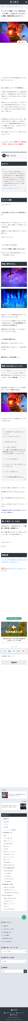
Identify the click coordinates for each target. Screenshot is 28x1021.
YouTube (6, 849)
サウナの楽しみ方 (8, 838)
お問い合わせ (14, 1014)
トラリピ (6, 824)
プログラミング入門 (8, 929)
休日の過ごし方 (8, 832)
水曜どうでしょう (8, 841)
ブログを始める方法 (9, 867)
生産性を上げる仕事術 (9, 887)
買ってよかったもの (8, 857)
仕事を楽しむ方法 (8, 884)
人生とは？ (6, 906)
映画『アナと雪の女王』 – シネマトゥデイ (12, 188)
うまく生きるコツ (8, 895)
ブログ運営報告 (7, 881)
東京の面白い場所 (8, 843)
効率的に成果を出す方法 (10, 898)
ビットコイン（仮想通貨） (10, 829)
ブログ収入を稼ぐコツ (9, 878)
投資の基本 (6, 821)
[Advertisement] (14, 62)
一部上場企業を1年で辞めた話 (11, 892)
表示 (13, 155)
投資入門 (6, 818)
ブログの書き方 (7, 873)
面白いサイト (7, 846)
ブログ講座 (6, 935)
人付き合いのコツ (8, 901)
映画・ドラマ (11, 656)
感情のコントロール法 (9, 903)
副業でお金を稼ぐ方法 (9, 865)
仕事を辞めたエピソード (10, 890)
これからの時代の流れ (9, 909)
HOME (14, 1010)
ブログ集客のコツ (8, 876)
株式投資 (6, 827)
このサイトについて (10, 1012)
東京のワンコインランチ (10, 851)
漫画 (5, 835)
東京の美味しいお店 (8, 854)
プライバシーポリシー (13, 1017)
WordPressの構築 (8, 870)
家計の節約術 (7, 862)
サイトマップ (20, 1012)
